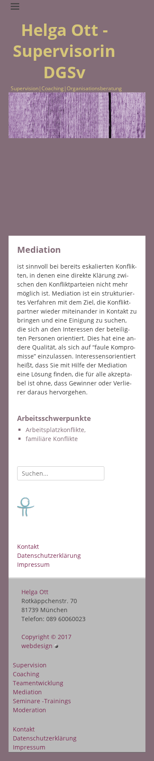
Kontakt (28, 546)
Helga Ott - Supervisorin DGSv (64, 50)
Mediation (27, 692)
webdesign (37, 646)
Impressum (33, 564)
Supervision (30, 665)
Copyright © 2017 (46, 637)
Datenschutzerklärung (49, 555)
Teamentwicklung (38, 683)
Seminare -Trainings (42, 701)
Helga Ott (34, 592)
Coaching (26, 674)
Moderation (29, 710)
